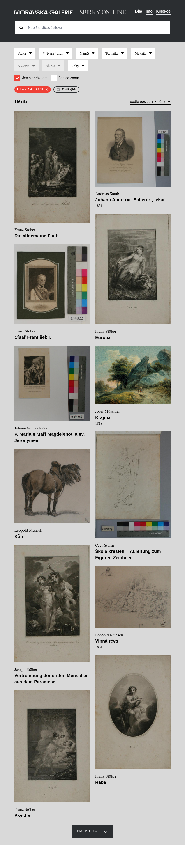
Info (149, 11)
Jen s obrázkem (34, 78)
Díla (138, 11)
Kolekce (163, 11)
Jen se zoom (69, 78)
